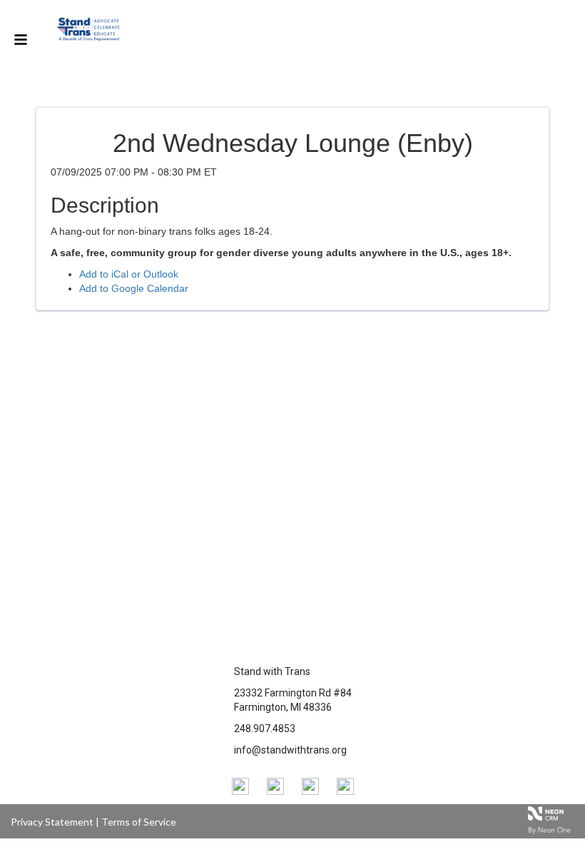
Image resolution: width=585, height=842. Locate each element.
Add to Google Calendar (133, 288)
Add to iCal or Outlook (128, 274)
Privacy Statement (52, 822)
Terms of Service (138, 822)
